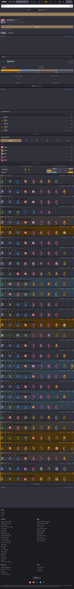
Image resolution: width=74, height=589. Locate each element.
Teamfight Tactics (23, 1)
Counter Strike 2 (4, 542)
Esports (2, 558)
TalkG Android (40, 535)
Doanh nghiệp (40, 567)
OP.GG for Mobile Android (42, 521)
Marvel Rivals (4, 537)
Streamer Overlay (5, 561)
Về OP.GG (3, 512)
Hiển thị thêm (36, 133)
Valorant (3, 528)
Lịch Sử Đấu (10, 32)
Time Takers (4, 549)
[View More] (55, 1)
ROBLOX (3, 532)
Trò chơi (2, 553)
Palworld (3, 525)
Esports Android (40, 539)
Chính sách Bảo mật (5, 567)
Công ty (2, 514)
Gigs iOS (39, 533)
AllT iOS (39, 526)
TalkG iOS (39, 537)
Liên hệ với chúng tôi (5, 574)
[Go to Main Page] (4, 1)
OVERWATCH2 (4, 533)
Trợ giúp (3, 570)
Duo (2, 554)
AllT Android (40, 525)
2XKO (2, 547)
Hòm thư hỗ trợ (4, 572)
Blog (2, 516)
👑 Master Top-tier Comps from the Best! (43, 10)
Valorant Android (41, 528)
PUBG (2, 530)
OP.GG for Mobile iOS (41, 523)
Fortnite (2, 544)
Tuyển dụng (39, 570)
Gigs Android (40, 532)
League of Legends (5, 521)
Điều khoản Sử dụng (5, 569)
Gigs (2, 560)
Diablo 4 (2, 546)
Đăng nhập (68, 1)
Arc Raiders (3, 539)
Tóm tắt (3, 32)
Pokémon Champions (6, 526)
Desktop (3, 551)
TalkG (2, 556)
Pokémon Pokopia (5, 535)
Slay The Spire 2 (4, 540)
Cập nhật (37, 26)
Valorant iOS (40, 530)
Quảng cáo (39, 569)
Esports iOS (39, 540)
